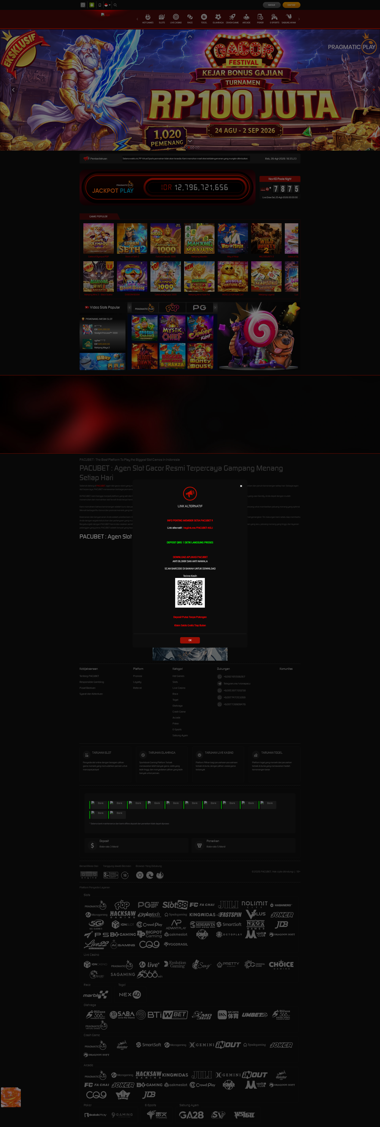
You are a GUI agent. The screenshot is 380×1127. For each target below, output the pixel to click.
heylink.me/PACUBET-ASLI (198, 527)
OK (190, 640)
